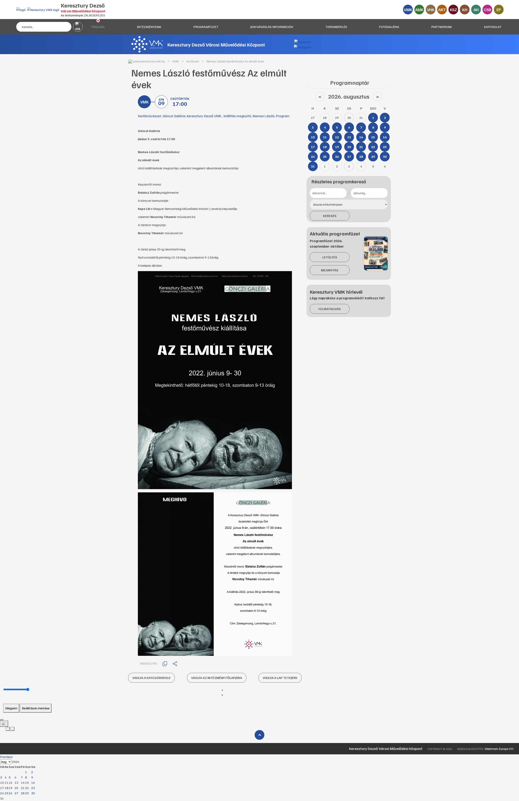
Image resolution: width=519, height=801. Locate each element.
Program (283, 116)
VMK (408, 9)
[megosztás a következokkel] (175, 663)
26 (10, 793)
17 (2, 788)
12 (10, 783)
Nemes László (264, 116)
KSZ (453, 9)
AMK (419, 9)
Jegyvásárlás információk (271, 27)
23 (33, 788)
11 (6, 783)
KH (464, 9)
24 (2, 793)
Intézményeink (149, 27)
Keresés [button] (330, 216)
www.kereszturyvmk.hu (149, 61)
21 (23, 788)
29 (27, 793)
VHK (430, 9)
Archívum (192, 61)
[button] (164, 663)
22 (27, 788)
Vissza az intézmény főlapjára (216, 678)
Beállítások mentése (35, 708)
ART (442, 9)
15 (27, 783)
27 (16, 793)
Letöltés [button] (329, 257)
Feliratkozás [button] (329, 309)
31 (2, 798)
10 (2, 783)
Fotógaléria (389, 27)
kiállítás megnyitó (237, 116)
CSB (487, 9)
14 (23, 783)
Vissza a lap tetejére (280, 678)
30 (33, 793)
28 (23, 793)
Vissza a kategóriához (151, 678)
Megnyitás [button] (329, 270)
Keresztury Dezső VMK (204, 116)
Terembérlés (336, 27)
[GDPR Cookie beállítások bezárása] (1, 719)
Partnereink (441, 27)
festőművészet (149, 116)
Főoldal (98, 27)
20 (16, 788)
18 (6, 788)
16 (33, 783)
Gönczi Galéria (174, 116)
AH (476, 9)
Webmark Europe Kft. (499, 749)
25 (6, 793)
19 (10, 788)
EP (498, 9)
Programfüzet (205, 27)
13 (16, 783)
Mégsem (11, 708)
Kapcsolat (493, 27)
